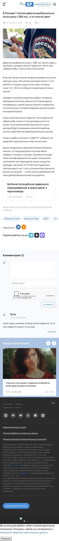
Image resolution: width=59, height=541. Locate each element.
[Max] (42, 235)
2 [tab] (26, 521)
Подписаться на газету (16, 506)
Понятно (5, 539)
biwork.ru (16, 465)
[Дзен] (36, 235)
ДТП (46, 218)
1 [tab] (24, 521)
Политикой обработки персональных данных (24, 532)
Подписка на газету (11, 407)
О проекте (7, 404)
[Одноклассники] (23, 227)
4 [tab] (32, 521)
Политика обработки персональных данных (20, 433)
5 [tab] (34, 521)
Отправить (48, 304)
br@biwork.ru (24, 473)
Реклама (18, 404)
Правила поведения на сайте (14, 427)
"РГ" (11, 88)
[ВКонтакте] (18, 227)
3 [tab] (29, 521)
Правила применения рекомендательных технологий (24, 439)
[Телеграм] (31, 235)
